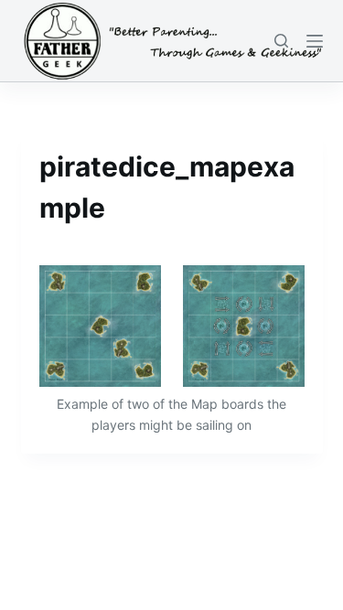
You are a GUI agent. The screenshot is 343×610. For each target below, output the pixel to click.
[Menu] (314, 41)
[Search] (281, 41)
